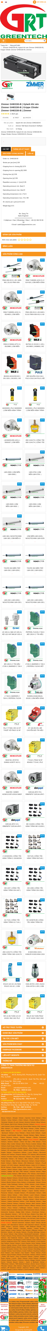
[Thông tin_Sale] (42, 1315)
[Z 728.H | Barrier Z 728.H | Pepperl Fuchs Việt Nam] (12, 684)
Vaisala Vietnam (29, 1135)
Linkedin (27, 117)
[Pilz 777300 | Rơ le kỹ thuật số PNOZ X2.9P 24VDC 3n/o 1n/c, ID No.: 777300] (12, 716)
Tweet (16, 117)
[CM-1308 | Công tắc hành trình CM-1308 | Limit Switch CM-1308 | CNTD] (35, 876)
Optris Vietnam (40, 1135)
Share (6, 117)
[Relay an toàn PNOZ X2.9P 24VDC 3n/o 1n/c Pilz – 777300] (35, 1004)
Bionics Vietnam (25, 1137)
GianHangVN (28, 1330)
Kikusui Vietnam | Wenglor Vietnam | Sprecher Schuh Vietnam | (21, 1118)
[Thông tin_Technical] (4, 1315)
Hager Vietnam (23, 1139)
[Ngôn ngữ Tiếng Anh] (6, 2)
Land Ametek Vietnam (15, 1135)
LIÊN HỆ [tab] (30, 153)
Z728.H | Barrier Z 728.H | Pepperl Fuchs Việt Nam (35, 666)
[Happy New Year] (42, 1290)
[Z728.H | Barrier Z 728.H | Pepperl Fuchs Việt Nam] (35, 652)
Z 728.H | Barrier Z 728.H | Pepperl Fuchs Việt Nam (12, 698)
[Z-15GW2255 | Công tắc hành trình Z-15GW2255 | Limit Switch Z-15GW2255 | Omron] (12, 844)
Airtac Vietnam (41, 1220)
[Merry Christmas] (4, 1290)
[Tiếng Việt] (2, 2)
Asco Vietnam (20, 1133)
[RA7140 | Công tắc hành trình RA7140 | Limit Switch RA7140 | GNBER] (35, 844)
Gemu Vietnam (21, 1182)
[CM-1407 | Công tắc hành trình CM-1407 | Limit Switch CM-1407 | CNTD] (12, 876)
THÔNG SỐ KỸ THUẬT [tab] (21, 149)
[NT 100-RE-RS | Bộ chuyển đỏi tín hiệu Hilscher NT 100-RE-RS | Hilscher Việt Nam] (35, 716)
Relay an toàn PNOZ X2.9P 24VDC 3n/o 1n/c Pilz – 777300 (35, 1018)
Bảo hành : (10, 129)
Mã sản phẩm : (9, 123)
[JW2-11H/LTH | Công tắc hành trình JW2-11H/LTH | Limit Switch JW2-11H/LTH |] (12, 940)
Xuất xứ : (11, 126)
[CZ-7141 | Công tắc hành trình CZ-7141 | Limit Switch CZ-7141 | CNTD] (12, 908)
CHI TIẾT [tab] (6, 149)
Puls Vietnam (12, 1139)
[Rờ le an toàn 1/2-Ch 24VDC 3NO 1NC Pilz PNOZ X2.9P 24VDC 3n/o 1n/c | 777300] (12, 1004)
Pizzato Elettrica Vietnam (37, 1120)
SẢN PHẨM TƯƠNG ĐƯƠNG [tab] (13, 153)
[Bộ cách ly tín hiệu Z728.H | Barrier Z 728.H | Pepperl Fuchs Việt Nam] (12, 652)
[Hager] (4, 1274)
